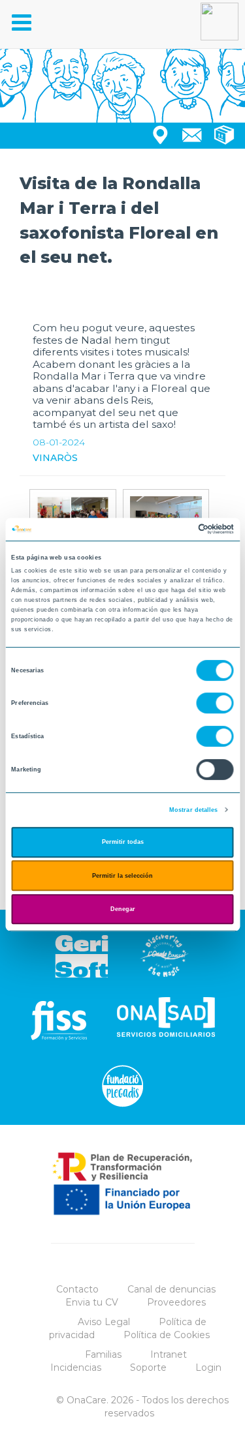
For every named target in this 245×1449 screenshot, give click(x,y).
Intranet (168, 1354)
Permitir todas (123, 842)
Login (208, 1367)
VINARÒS (55, 458)
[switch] (215, 703)
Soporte (148, 1367)
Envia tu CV (91, 1302)
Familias (103, 1354)
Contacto (77, 1289)
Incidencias (75, 1367)
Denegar (122, 909)
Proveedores (176, 1302)
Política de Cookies (166, 1335)
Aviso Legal (104, 1322)
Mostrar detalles (193, 810)
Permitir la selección (122, 876)
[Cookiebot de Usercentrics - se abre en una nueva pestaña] (177, 529)
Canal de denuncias (171, 1289)
